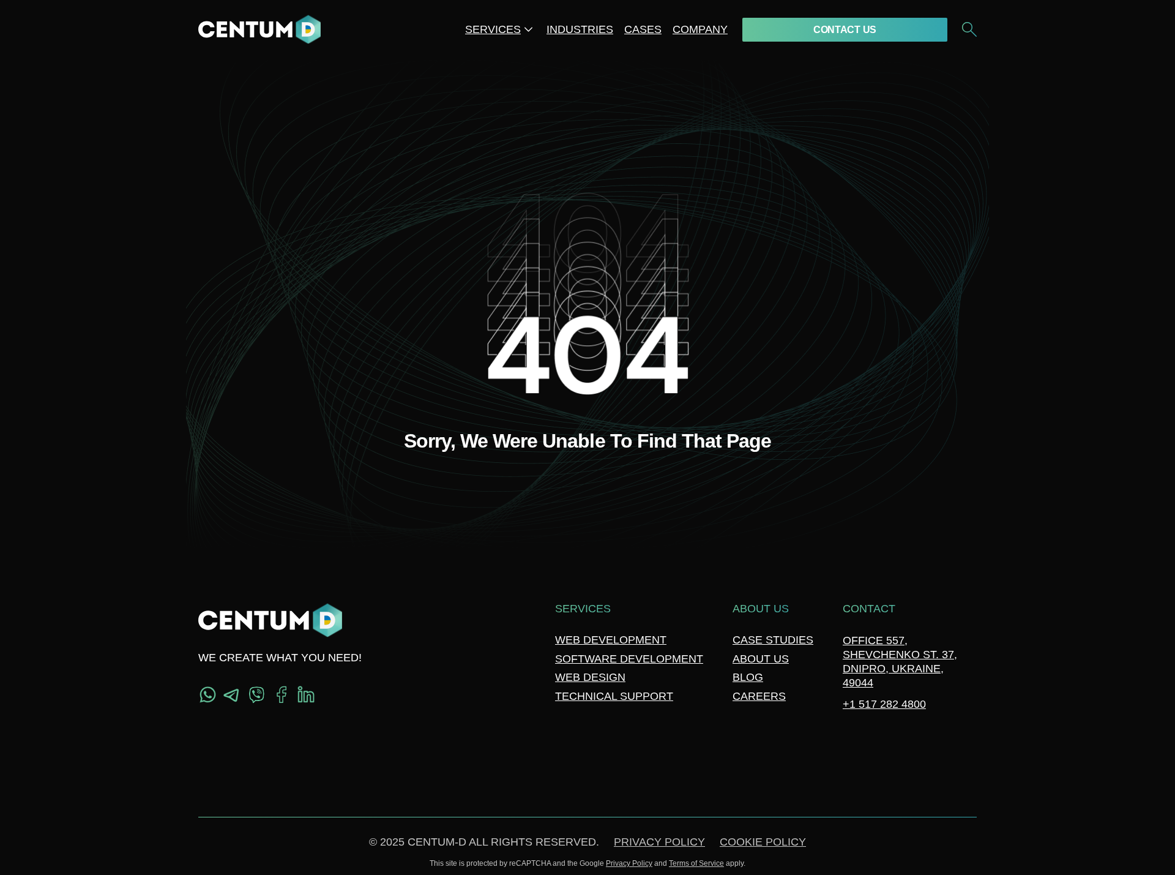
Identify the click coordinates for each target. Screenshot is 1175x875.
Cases (643, 29)
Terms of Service (696, 863)
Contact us (844, 29)
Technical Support (614, 696)
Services (493, 29)
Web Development (610, 640)
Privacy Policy (659, 842)
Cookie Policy (763, 842)
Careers (759, 696)
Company (700, 29)
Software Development (629, 659)
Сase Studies (773, 640)
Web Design (590, 677)
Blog (748, 677)
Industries (579, 29)
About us (761, 659)
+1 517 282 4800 (884, 704)
